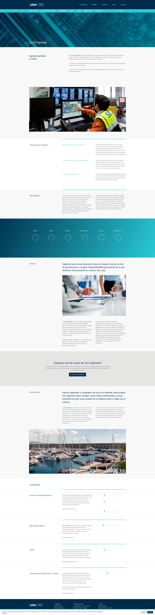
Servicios (104, 4)
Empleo (79, 11)
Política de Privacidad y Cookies (105, 608)
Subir (121, 11)
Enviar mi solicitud (77, 374)
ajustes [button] (101, 611)
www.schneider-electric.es (69, 509)
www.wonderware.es (67, 537)
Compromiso (88, 11)
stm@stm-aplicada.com (59, 608)
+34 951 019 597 (58, 606)
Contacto (123, 4)
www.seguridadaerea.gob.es (69, 561)
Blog (114, 4)
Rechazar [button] (143, 612)
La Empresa (83, 4)
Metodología (62, 11)
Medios (94, 4)
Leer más (4, 613)
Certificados (98, 11)
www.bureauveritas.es (68, 593)
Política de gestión (102, 606)
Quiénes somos (33, 11)
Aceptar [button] (150, 612)
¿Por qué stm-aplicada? (48, 11)
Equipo (72, 11)
